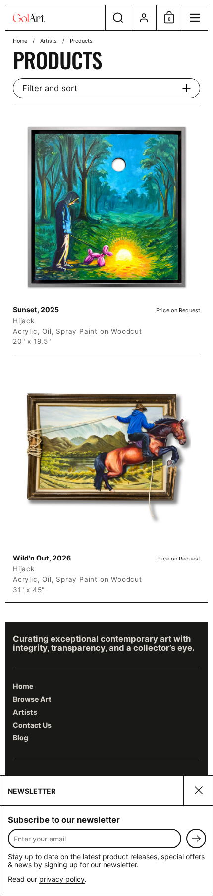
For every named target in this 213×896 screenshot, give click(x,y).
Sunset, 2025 (106, 230)
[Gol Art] (55, 18)
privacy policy (62, 879)
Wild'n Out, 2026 (106, 478)
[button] (118, 17)
